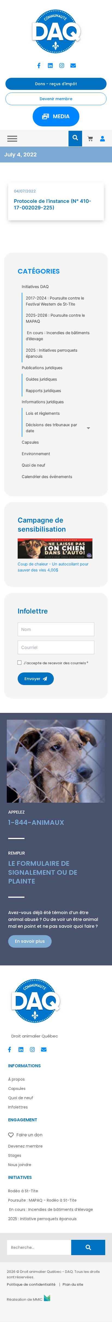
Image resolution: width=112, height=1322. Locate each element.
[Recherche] (88, 1247)
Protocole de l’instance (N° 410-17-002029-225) (52, 204)
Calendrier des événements (47, 476)
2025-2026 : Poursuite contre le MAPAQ (55, 318)
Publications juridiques (42, 367)
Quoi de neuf (33, 465)
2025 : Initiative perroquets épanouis (42, 1219)
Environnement (36, 453)
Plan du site (73, 1284)
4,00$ (53, 567)
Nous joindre (19, 1164)
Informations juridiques (43, 401)
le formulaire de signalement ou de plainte (42, 872)
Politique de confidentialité (31, 1284)
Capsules (30, 442)
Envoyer (32, 678)
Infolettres (18, 1107)
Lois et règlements (43, 413)
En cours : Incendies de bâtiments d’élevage (58, 335)
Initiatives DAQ (35, 286)
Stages (14, 1155)
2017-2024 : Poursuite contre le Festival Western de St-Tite (55, 301)
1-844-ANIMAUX (36, 822)
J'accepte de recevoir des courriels (54, 663)
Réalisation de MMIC (24, 1299)
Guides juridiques (41, 379)
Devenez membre (25, 1146)
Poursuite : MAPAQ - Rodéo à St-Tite (42, 1200)
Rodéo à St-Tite (23, 1191)
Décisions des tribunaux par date (51, 427)
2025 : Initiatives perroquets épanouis (51, 353)
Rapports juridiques (43, 390)
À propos (16, 1079)
